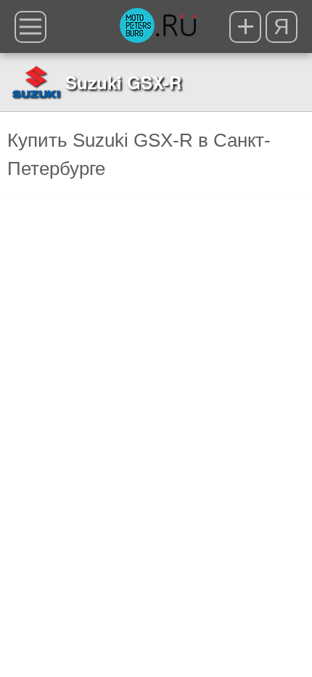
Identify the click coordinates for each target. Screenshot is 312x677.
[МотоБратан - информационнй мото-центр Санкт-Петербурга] (158, 27)
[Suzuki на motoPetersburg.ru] (36, 82)
